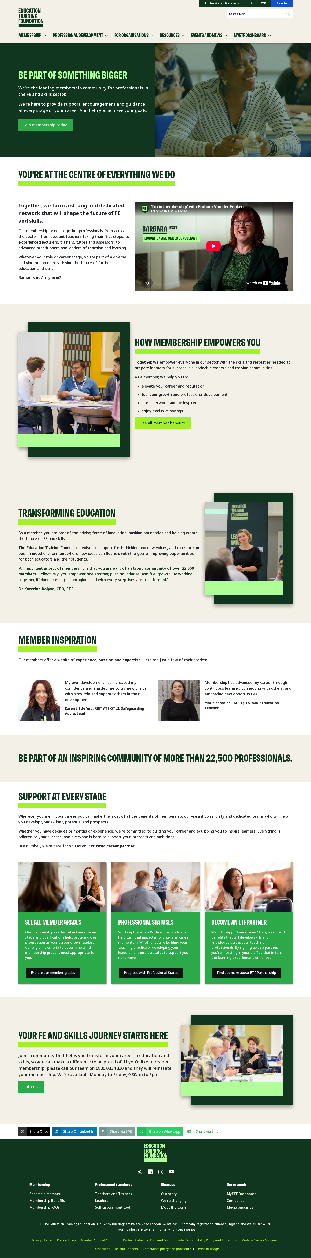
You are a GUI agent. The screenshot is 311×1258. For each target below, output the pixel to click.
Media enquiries (240, 1207)
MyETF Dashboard (241, 1193)
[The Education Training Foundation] (30, 18)
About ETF (258, 3)
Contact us (235, 1200)
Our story (169, 1193)
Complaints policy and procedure (167, 1249)
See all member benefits (162, 422)
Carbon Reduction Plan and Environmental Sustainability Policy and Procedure (180, 1240)
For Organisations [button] (131, 35)
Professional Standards (222, 3)
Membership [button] (29, 35)
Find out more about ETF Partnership (246, 972)
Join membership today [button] (45, 124)
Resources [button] (170, 35)
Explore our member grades (53, 972)
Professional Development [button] (78, 35)
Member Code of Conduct (99, 1240)
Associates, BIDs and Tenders (116, 1249)
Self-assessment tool (112, 1207)
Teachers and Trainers (113, 1193)
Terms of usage (207, 1249)
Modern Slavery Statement (261, 1240)
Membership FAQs (44, 1207)
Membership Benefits (47, 1200)
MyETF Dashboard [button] (250, 35)
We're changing (174, 1200)
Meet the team (173, 1207)
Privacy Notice (42, 1240)
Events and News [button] (206, 35)
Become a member (45, 1193)
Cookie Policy (66, 1240)
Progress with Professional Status (151, 972)
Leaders (101, 1200)
